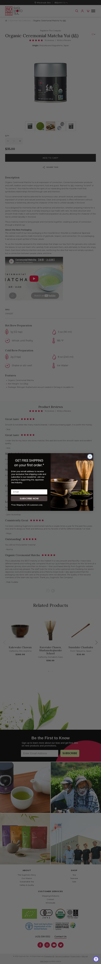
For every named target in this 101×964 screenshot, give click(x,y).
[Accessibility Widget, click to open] (96, 959)
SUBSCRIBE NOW (29, 498)
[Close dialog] (90, 456)
